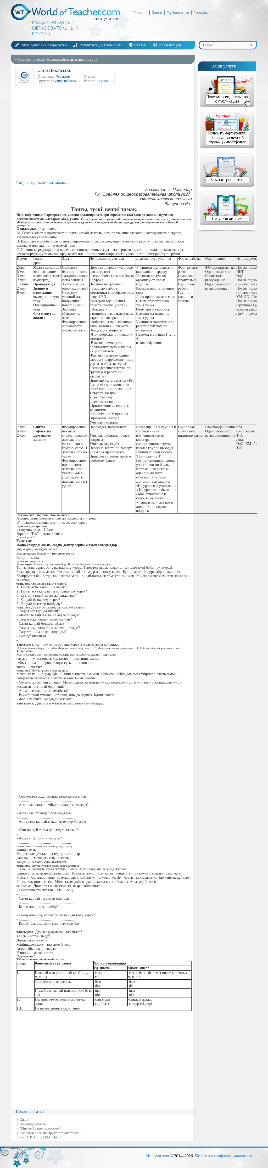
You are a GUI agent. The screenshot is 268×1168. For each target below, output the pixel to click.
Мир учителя (157, 1156)
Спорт (24, 1119)
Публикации (177, 12)
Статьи (140, 45)
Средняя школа (31, 59)
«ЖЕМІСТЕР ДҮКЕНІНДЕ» (40, 1137)
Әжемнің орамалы (33, 1124)
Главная (140, 12)
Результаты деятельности (101, 45)
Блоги (157, 12)
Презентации (170, 45)
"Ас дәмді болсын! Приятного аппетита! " (50, 1133)
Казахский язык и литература (72, 59)
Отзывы (200, 12)
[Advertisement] (104, 135)
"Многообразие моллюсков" (40, 1128)
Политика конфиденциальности (223, 1156)
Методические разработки (44, 45)
